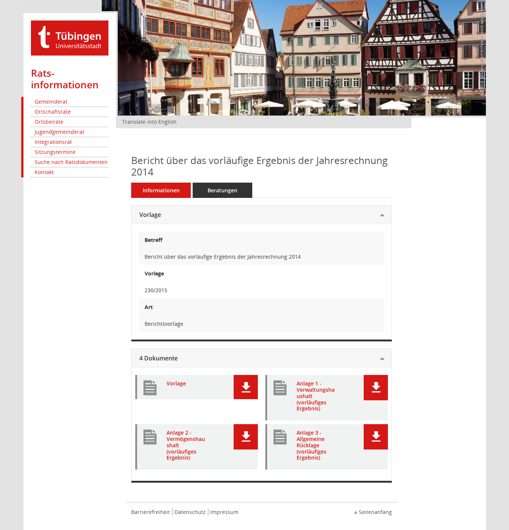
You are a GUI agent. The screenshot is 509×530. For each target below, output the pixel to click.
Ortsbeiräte (49, 121)
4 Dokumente (158, 358)
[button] (246, 387)
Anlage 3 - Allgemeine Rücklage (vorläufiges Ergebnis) (311, 445)
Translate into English (149, 121)
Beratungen (222, 190)
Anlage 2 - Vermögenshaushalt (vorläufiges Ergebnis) (186, 445)
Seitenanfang (375, 511)
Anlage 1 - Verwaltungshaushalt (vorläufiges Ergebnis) (316, 396)
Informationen (161, 190)
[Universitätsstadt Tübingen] (69, 37)
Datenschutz (190, 511)
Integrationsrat (53, 141)
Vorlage (150, 215)
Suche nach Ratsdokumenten (71, 161)
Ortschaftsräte (53, 111)
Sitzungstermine (55, 151)
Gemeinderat (51, 101)
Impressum (224, 511)
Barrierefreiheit (150, 511)
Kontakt (44, 172)
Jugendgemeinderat (59, 131)
